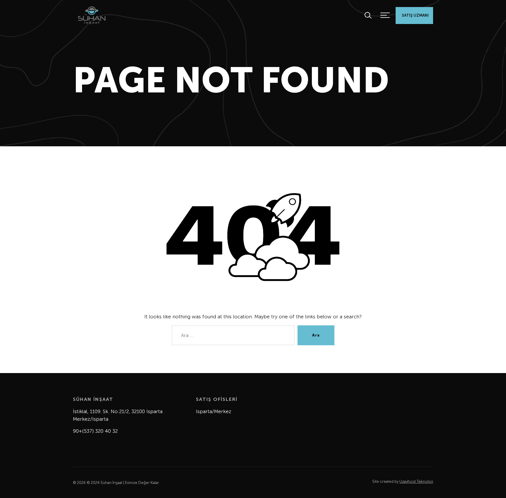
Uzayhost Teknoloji (416, 481)
